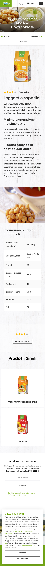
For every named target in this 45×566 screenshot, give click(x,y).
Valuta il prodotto (22, 341)
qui (6, 543)
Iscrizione (22, 485)
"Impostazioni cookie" (29, 545)
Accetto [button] (22, 553)
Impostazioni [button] (22, 558)
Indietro (6, 36)
